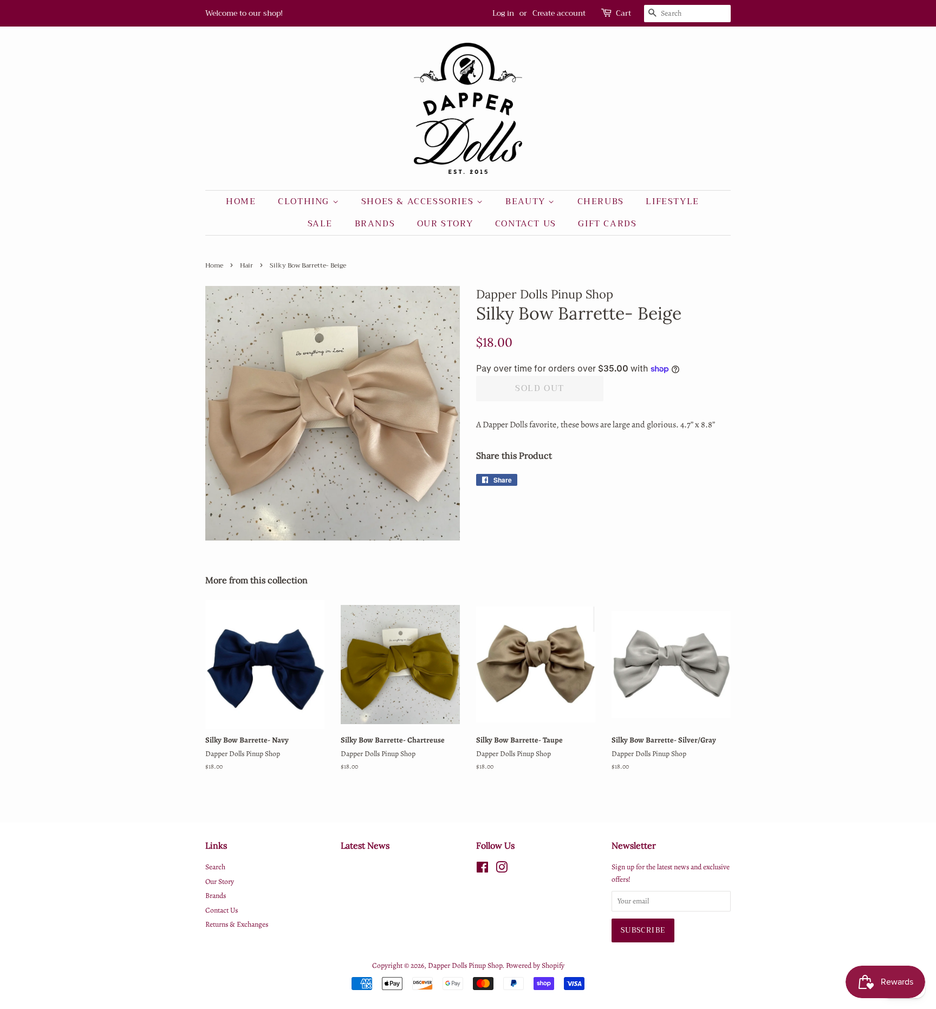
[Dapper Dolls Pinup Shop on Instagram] (502, 869)
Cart (623, 13)
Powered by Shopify (535, 965)
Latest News (365, 845)
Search (215, 867)
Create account (559, 12)
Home (241, 201)
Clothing (305, 201)
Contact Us (525, 223)
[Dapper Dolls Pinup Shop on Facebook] (482, 869)
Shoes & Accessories (419, 201)
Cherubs (600, 201)
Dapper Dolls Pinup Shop (465, 965)
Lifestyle (672, 201)
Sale (320, 223)
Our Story (445, 223)
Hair (246, 265)
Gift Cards (607, 223)
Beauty (526, 201)
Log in (503, 12)
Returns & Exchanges (236, 924)
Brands (375, 223)
